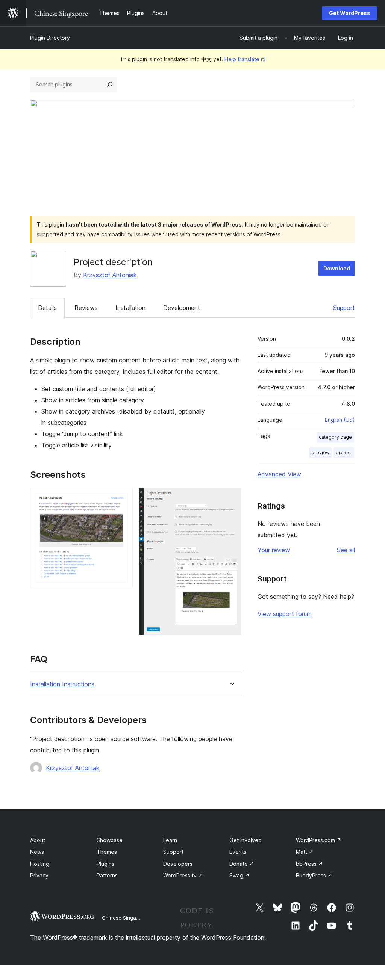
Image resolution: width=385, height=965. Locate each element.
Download (336, 268)
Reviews (86, 307)
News (37, 852)
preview (320, 452)
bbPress (309, 864)
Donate (241, 864)
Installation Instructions (62, 684)
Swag (239, 875)
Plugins (105, 864)
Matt (305, 852)
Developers (177, 864)
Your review (274, 550)
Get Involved (245, 840)
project (344, 452)
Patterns (107, 875)
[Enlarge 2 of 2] (231, 498)
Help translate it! (244, 59)
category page (335, 437)
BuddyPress (314, 875)
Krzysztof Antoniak (110, 275)
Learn (170, 840)
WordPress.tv (183, 875)
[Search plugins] (109, 84)
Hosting (39, 864)
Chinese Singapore (124, 918)
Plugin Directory (50, 38)
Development (181, 307)
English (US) (340, 420)
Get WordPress (349, 13)
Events (237, 852)
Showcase (110, 840)
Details (47, 307)
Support (344, 307)
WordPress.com (318, 840)
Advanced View (279, 474)
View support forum (285, 614)
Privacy (39, 875)
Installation (130, 307)
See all (346, 550)
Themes (107, 852)
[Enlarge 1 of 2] (122, 498)
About (37, 840)
